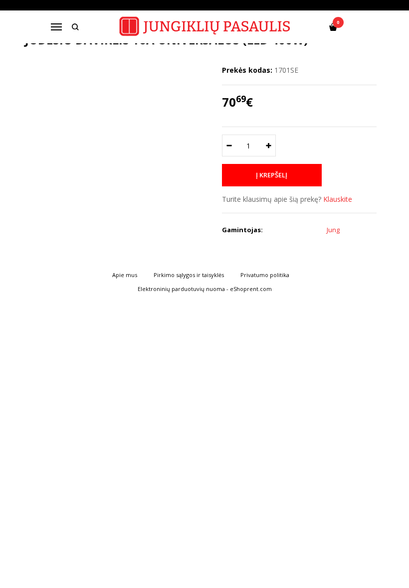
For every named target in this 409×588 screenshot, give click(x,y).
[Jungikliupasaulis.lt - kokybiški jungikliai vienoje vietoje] (204, 26)
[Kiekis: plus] (268, 145)
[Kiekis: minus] (229, 145)
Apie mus (124, 275)
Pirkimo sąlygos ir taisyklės (189, 275)
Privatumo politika (264, 275)
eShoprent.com (251, 289)
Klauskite (337, 199)
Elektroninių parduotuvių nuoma (181, 289)
